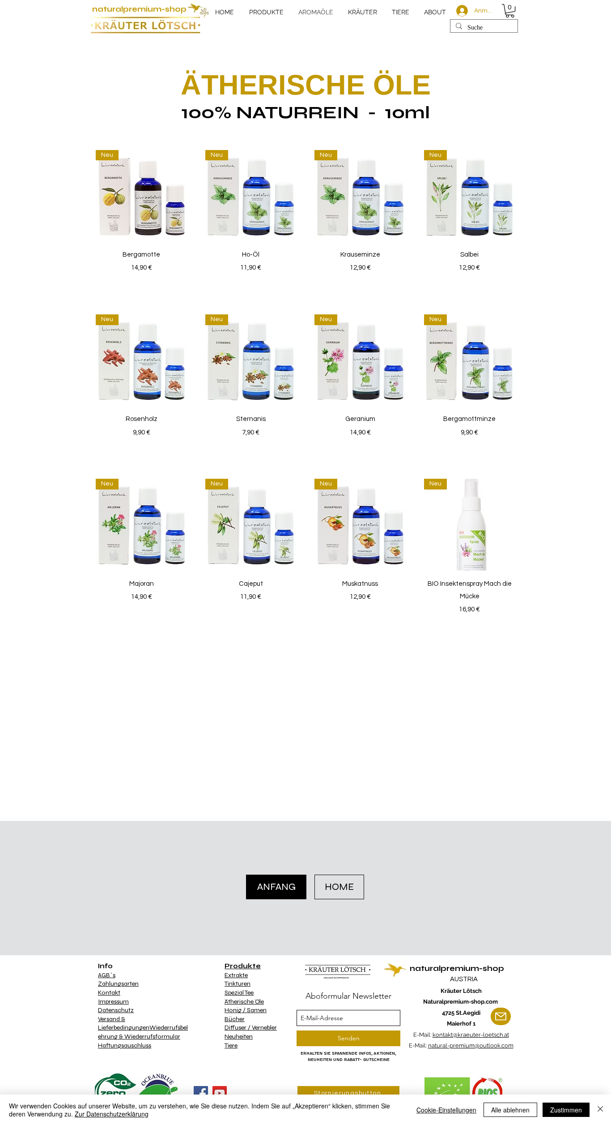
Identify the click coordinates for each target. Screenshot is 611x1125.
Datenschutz (116, 1010)
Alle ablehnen (510, 1109)
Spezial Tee (239, 992)
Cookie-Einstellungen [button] (446, 1109)
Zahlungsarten (118, 984)
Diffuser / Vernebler (251, 1027)
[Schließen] (600, 1110)
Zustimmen (566, 1109)
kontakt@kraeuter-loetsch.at (471, 1034)
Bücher (235, 1019)
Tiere (231, 1045)
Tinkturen (237, 984)
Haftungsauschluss (124, 1045)
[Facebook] (201, 1093)
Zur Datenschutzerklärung (112, 1113)
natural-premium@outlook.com (470, 1045)
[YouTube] (219, 1093)
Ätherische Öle (244, 1001)
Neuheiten (239, 1036)
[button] (510, 10)
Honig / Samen (246, 1010)
